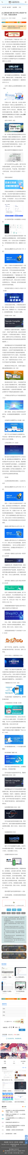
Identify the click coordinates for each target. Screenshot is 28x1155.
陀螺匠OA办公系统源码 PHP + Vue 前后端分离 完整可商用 (15, 1114)
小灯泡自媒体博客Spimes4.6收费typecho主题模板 (15, 1118)
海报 (15, 909)
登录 (8, 1021)
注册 (22, 1021)
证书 (23, 913)
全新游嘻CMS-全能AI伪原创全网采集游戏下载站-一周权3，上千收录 (15, 1111)
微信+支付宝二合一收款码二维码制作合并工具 (12, 1080)
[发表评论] (26, 1139)
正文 (20, 7)
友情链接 (21, 1142)
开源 (13, 913)
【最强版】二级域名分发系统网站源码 (11, 1091)
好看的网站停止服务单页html (12, 1122)
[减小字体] (22, 18)
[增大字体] (25, 18)
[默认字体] (24, 18)
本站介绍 (11, 1142)
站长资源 (15, 7)
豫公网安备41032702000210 (11, 1150)
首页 (10, 7)
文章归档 (16, 1142)
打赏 (9, 909)
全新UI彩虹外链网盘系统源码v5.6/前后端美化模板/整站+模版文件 (15, 1126)
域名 (3, 913)
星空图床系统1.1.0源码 (11, 1133)
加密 (8, 913)
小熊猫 (14, 1054)
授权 (18, 913)
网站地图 (6, 1142)
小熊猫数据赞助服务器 (14, 1144)
